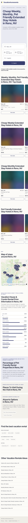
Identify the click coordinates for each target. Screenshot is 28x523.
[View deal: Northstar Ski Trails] (12, 180)
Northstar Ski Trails (5, 192)
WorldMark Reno (4, 105)
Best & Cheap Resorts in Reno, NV (8, 494)
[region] (14, 272)
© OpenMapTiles (12, 284)
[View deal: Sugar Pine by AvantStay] (12, 223)
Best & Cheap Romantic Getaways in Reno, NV (11, 504)
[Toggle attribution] (26, 284)
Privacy (2, 520)
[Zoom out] (26, 263)
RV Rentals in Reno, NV (6, 490)
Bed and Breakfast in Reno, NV (8, 473)
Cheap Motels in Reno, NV (7, 480)
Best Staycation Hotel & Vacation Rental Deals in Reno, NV (14, 497)
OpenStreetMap (22, 284)
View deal (12, 112)
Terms (6, 520)
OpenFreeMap (6, 284)
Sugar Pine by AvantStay (6, 235)
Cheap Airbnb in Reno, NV (7, 508)
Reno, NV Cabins (5, 484)
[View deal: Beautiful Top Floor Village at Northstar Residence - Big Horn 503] (12, 137)
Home (4, 7)
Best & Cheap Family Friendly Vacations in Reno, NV (12, 501)
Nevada (24, 7)
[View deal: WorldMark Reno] (12, 94)
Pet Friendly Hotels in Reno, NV (8, 466)
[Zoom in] (26, 261)
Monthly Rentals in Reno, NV (7, 487)
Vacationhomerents (10, 2)
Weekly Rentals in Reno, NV (7, 470)
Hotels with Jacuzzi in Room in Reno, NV (10, 463)
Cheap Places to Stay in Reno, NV (8, 477)
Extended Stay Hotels (11, 7)
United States (18, 7)
